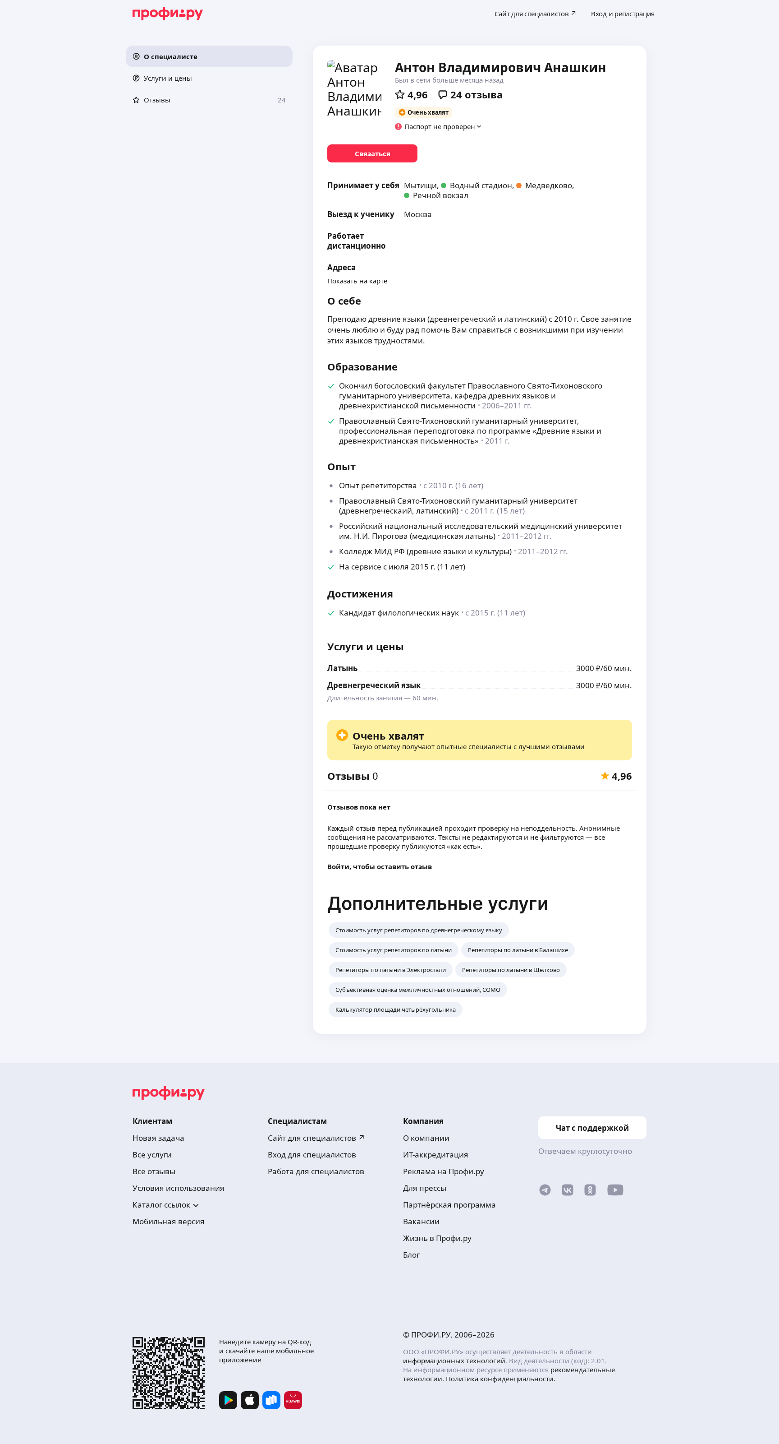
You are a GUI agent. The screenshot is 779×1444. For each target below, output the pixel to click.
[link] (372, 153)
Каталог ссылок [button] (161, 1204)
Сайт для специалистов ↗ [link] (316, 1138)
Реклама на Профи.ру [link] (443, 1171)
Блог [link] (411, 1255)
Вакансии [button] (421, 1221)
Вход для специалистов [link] (312, 1154)
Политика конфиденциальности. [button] (500, 1378)
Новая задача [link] (158, 1138)
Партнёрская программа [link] (449, 1204)
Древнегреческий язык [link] (374, 685)
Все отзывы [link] (154, 1171)
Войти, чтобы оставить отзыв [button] (379, 866)
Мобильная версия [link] (169, 1221)
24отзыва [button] (476, 94)
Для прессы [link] (424, 1188)
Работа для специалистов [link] (316, 1171)
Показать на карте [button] (357, 280)
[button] (209, 56)
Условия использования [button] (179, 1188)
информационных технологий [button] (454, 1360)
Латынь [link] (342, 668)
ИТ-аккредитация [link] (435, 1154)
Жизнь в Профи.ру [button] (437, 1238)
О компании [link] (426, 1138)
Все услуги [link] (152, 1154)
